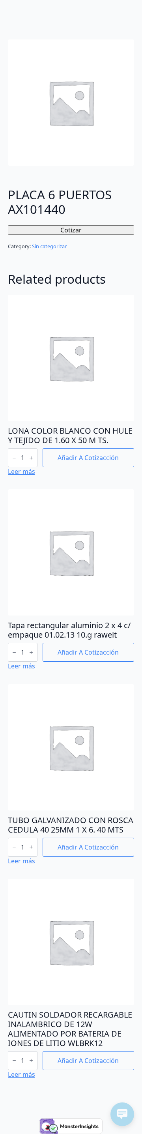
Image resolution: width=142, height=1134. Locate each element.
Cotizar (71, 230)
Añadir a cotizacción (88, 457)
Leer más (21, 471)
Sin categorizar (49, 246)
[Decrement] (14, 458)
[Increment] (31, 458)
